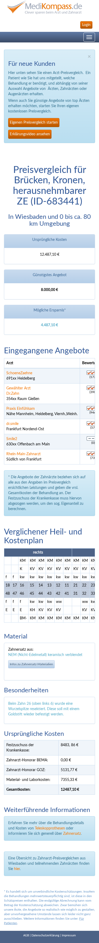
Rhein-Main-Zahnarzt (23, 454)
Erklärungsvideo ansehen (30, 134)
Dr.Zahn (12, 394)
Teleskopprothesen (50, 828)
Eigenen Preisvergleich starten (34, 122)
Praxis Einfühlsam (20, 409)
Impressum (69, 935)
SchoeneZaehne (19, 373)
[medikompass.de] (49, 7)
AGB (26, 935)
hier (17, 869)
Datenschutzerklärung (45, 935)
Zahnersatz (72, 834)
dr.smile (12, 424)
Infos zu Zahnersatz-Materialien (31, 664)
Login (86, 25)
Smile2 (11, 439)
